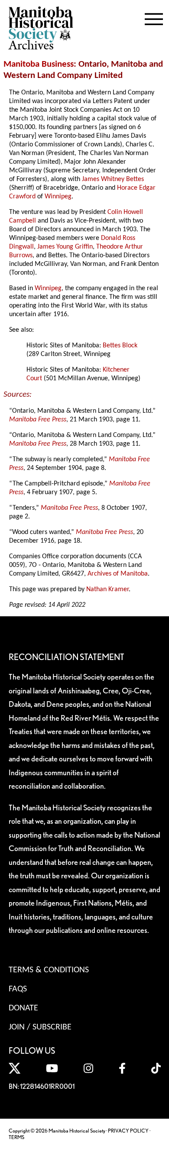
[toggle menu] (154, 17)
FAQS (18, 989)
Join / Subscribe (40, 1027)
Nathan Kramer (107, 589)
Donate (23, 1008)
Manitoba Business (38, 64)
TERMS (16, 1137)
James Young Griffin (65, 246)
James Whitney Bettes (113, 179)
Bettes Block (120, 345)
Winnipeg (58, 196)
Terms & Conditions (49, 970)
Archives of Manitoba (118, 573)
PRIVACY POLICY (128, 1130)
